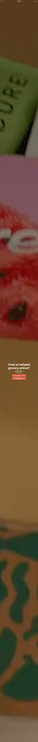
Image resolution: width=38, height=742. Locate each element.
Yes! (19, 375)
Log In (36, 1)
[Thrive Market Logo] (19, 1)
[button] (7, 1)
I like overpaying (19, 378)
